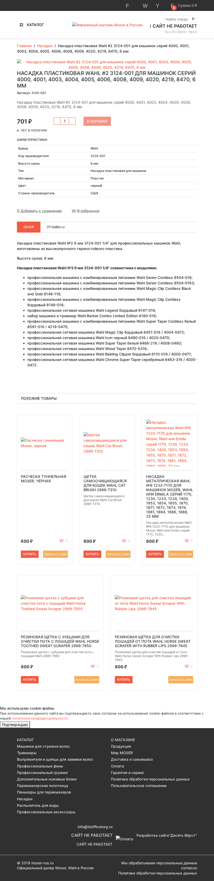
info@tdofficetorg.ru (95, 826)
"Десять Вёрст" (183, 835)
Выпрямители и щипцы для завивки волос (55, 759)
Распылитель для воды (38, 805)
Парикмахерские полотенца (42, 785)
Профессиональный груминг (42, 772)
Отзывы (56, 227)
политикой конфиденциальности (40, 718)
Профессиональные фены (40, 766)
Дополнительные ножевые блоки (46, 779)
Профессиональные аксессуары (46, 812)
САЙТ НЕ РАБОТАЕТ (175, 26)
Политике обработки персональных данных (157, 873)
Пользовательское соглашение (139, 785)
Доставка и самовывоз (132, 759)
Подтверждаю (15, 724)
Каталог (35, 24)
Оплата (117, 766)
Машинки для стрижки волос (43, 746)
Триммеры (27, 753)
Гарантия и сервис (127, 772)
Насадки (24, 799)
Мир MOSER (122, 753)
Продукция (121, 746)
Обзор (28, 227)
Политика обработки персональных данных (150, 779)
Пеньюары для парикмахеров (44, 792)
